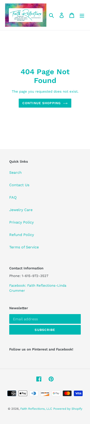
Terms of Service (24, 247)
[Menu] (82, 15)
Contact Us (19, 185)
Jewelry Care (21, 210)
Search (15, 172)
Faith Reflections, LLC (36, 408)
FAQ (13, 197)
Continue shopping (41, 103)
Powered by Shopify (67, 408)
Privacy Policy (21, 222)
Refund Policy (21, 235)
